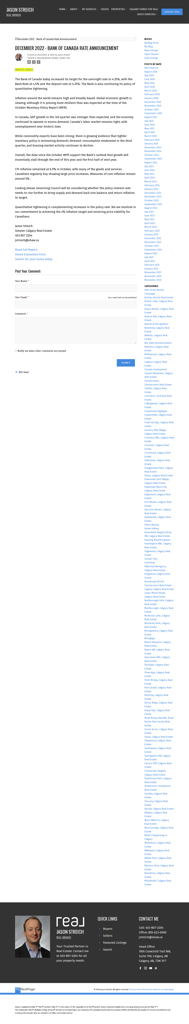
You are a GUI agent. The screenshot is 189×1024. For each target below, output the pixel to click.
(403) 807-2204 (172, 12)
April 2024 (149, 177)
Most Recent (151, 67)
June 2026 (149, 79)
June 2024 (149, 170)
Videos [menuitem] (105, 9)
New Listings (151, 50)
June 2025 (149, 124)
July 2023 (149, 211)
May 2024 (149, 174)
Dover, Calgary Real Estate (158, 475)
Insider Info (64, 58)
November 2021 (152, 272)
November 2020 (153, 279)
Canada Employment (155, 369)
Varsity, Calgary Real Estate (159, 808)
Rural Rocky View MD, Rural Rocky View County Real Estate (158, 722)
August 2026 (150, 71)
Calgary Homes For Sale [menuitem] (143, 9)
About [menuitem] (73, 9)
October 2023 (151, 200)
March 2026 (150, 90)
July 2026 (149, 75)
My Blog (148, 46)
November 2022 (152, 242)
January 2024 (151, 189)
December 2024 (152, 147)
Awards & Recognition (156, 324)
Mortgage (149, 638)
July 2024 (149, 166)
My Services (89, 9)
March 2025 (150, 136)
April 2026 (149, 86)
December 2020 (152, 276)
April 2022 (149, 261)
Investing (149, 562)
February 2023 (152, 230)
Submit (126, 362)
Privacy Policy (135, 989)
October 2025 (151, 109)
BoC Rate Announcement (157, 343)
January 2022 (151, 268)
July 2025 (149, 121)
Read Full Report (26, 249)
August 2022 (150, 253)
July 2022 (149, 257)
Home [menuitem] (62, 9)
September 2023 (153, 204)
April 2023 (149, 223)
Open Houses (151, 54)
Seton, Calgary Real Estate (158, 736)
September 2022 (153, 249)
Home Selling (151, 528)
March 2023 (150, 227)
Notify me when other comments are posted (41, 351)
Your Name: (21, 281)
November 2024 (153, 151)
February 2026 (152, 94)
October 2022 (151, 245)
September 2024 (153, 158)
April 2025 (149, 132)
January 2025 (151, 143)
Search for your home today (33, 259)
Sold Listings (151, 58)
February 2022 (152, 264)
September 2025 (153, 113)
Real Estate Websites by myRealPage (158, 989)
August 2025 (150, 117)
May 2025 (149, 128)
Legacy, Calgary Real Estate (159, 589)
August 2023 (150, 208)
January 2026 (151, 98)
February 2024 (152, 185)
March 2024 (150, 181)
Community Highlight (155, 411)
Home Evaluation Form (30, 254)
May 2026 (149, 83)
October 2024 (151, 155)
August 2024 (150, 162)
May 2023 (149, 219)
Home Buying (151, 524)
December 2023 (152, 192)
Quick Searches (146, 14)
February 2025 (152, 140)
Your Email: (21, 297)
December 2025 (152, 102)
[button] (172, 12)
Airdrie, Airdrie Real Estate (158, 297)
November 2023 (152, 196)
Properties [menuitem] (118, 9)
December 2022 (152, 238)
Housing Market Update (47, 58)
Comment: (21, 313)
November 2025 (152, 105)
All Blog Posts (151, 42)
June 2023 (149, 215)
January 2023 (151, 234)
